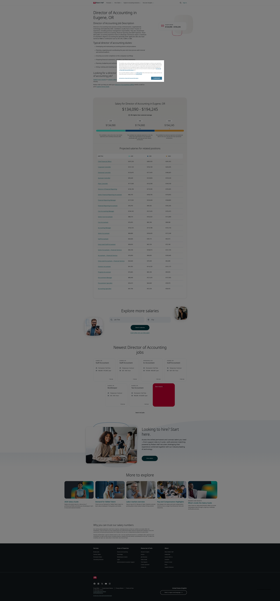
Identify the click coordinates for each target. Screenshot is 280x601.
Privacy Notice (139, 74)
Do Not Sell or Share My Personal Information (128, 78)
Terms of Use (139, 72)
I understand (156, 78)
